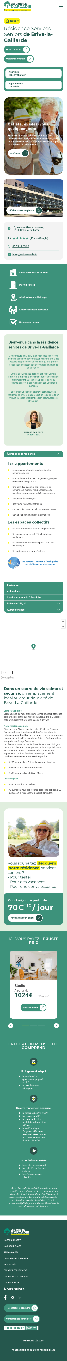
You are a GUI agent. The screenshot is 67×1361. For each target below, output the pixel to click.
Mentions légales (33, 1341)
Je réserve (15, 153)
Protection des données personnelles (33, 1350)
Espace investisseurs (16, 1276)
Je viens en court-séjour (22, 918)
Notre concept (12, 1240)
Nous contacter (13, 49)
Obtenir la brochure (15, 58)
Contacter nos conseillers (18, 1319)
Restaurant (13, 585)
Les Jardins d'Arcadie (16, 1258)
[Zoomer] (63, 621)
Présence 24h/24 (16, 603)
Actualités (10, 1264)
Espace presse (12, 1282)
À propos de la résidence (21, 453)
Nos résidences (12, 1246)
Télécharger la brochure (18, 1308)
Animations (13, 591)
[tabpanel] (33, 516)
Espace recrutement (15, 1270)
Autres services (15, 609)
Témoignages (11, 1252)
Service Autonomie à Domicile (24, 597)
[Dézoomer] (63, 626)
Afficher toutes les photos (21, 210)
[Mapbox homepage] (8, 677)
